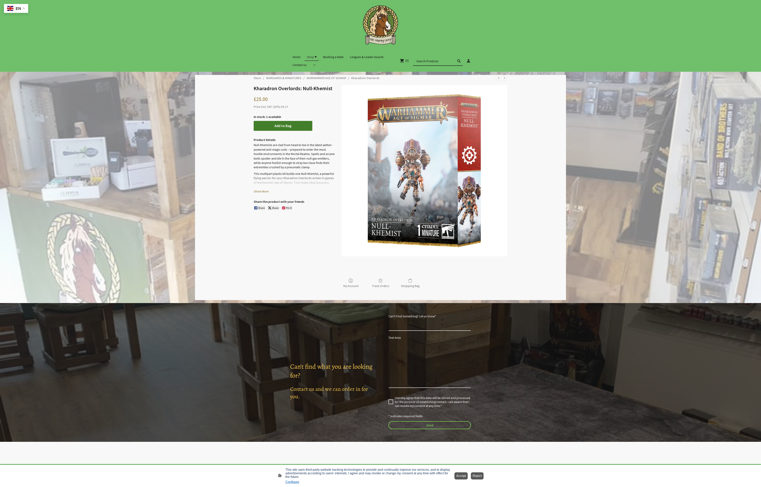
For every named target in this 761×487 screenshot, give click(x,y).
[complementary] (16, 9)
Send (429, 425)
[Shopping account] (468, 60)
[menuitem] (499, 78)
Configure (292, 482)
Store (257, 78)
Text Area (394, 338)
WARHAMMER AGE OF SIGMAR (326, 78)
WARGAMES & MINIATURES (283, 78)
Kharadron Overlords (365, 78)
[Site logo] (380, 25)
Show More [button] (261, 191)
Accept (461, 475)
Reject (477, 475)
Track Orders (380, 286)
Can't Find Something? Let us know (412, 316)
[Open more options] (314, 65)
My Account (351, 286)
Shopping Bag (410, 286)
